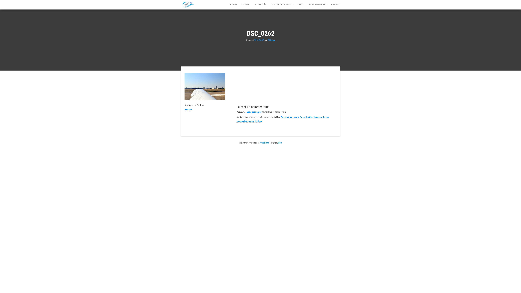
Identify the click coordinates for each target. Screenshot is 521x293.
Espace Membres (317, 4)
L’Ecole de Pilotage (282, 4)
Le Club (245, 4)
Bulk (280, 142)
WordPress (264, 142)
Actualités (261, 4)
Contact (335, 4)
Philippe (271, 40)
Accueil (233, 4)
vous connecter (254, 112)
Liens (300, 4)
